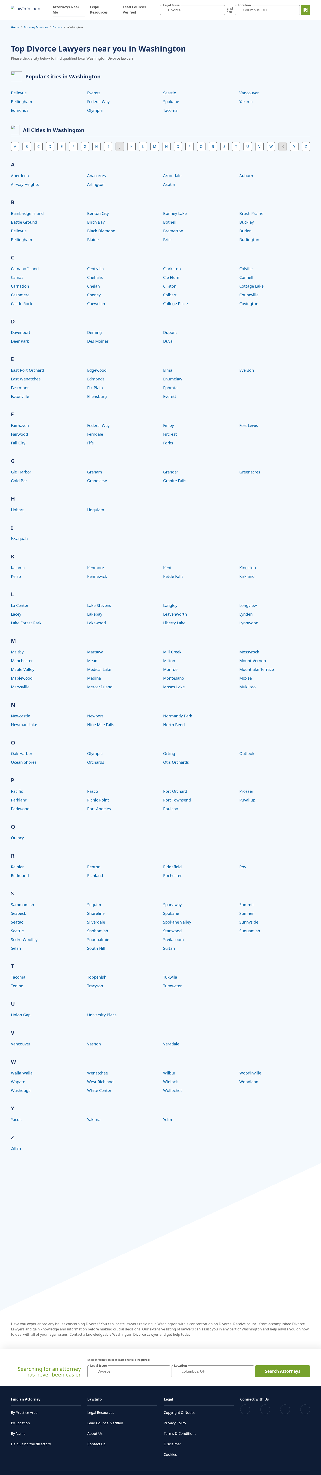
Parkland (19, 800)
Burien (245, 231)
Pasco (92, 791)
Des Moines (98, 341)
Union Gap (21, 1015)
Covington (248, 303)
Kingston (247, 567)
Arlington (96, 184)
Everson (246, 370)
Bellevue (19, 93)
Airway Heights (25, 184)
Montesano (173, 678)
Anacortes (96, 175)
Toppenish (96, 977)
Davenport (20, 332)
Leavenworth (175, 614)
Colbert (170, 295)
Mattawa (95, 652)
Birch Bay (96, 222)
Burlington (249, 239)
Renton (93, 867)
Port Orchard (175, 791)
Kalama (18, 567)
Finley (168, 425)
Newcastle (20, 716)
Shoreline (96, 913)
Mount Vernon (252, 660)
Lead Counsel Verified (134, 10)
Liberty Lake (174, 623)
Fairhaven (20, 425)
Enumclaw (172, 379)
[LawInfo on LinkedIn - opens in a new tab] (305, 1409)
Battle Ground (24, 222)
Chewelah (96, 303)
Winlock (170, 1081)
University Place (102, 1015)
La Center (19, 605)
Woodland (248, 1081)
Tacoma (170, 110)
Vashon (94, 1044)
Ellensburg (97, 396)
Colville (246, 268)
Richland (95, 875)
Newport (95, 716)
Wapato (18, 1081)
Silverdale (96, 922)
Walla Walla (22, 1073)
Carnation (20, 286)
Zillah (16, 1148)
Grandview (97, 480)
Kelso (16, 576)
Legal (168, 1399)
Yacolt (16, 1119)
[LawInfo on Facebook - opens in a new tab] (245, 1409)
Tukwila (170, 977)
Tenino (17, 986)
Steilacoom (173, 939)
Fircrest (170, 434)
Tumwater (172, 986)
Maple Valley (22, 669)
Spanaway (172, 904)
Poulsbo (170, 809)
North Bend (174, 724)
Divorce (57, 27)
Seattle (169, 93)
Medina (94, 678)
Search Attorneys (282, 1371)
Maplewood (22, 678)
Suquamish (249, 931)
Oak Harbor (21, 753)
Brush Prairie (251, 213)
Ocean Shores (23, 762)
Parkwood (20, 809)
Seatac (17, 922)
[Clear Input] (220, 10)
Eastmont (20, 387)
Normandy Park (177, 716)
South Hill (96, 948)
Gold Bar (19, 480)
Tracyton (95, 986)
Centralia (95, 268)
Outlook (246, 753)
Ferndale (95, 434)
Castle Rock (21, 303)
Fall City (18, 443)
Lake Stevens (99, 605)
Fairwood (19, 434)
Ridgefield (172, 867)
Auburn (246, 175)
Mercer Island (99, 687)
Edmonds (19, 110)
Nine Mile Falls (100, 724)
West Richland (100, 1081)
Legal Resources (99, 10)
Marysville (20, 687)
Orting (169, 753)
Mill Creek (172, 652)
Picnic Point (98, 800)
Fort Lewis (248, 425)
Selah (16, 948)
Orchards (95, 762)
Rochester (172, 875)
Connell (246, 277)
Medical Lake (99, 669)
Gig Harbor (21, 472)
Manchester (22, 660)
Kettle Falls (173, 576)
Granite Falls (174, 480)
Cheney (94, 295)
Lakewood (96, 623)
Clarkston (172, 268)
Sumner (246, 913)
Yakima (246, 101)
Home (15, 27)
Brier (167, 239)
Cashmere (20, 295)
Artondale (172, 175)
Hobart (17, 510)
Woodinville (250, 1073)
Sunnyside (248, 922)
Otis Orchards (176, 762)
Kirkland (247, 576)
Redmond (20, 875)
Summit (246, 904)
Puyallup (247, 800)
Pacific (17, 791)
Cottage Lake (251, 286)
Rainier (17, 867)
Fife (90, 443)
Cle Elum (171, 277)
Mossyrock (249, 652)
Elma (167, 370)
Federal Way (98, 101)
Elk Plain (95, 387)
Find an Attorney (25, 1399)
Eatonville (20, 396)
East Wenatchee (26, 379)
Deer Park (20, 341)
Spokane (171, 101)
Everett (93, 93)
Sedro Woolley (24, 939)
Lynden (246, 614)
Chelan (93, 286)
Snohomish (97, 931)
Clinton (169, 286)
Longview (248, 605)
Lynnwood (248, 623)
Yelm (167, 1119)
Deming (94, 332)
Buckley (246, 222)
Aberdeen (20, 175)
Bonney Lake (175, 213)
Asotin (169, 184)
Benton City (98, 213)
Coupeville (249, 295)
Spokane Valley (177, 922)
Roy (242, 867)
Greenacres (249, 472)
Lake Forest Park (26, 623)
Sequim (94, 904)
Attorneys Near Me (69, 10)
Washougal (21, 1090)
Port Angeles (99, 809)
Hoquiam (95, 510)
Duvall (169, 341)
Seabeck (18, 913)
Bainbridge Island (27, 213)
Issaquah (19, 538)
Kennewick (97, 576)
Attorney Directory (36, 27)
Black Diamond (101, 231)
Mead (92, 660)
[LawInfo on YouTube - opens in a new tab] (285, 1409)
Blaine (93, 239)
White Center (99, 1090)
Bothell (169, 222)
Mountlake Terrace (256, 669)
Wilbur (169, 1073)
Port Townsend (177, 800)
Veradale (171, 1044)
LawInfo (94, 1399)
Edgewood (97, 370)
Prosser (246, 791)
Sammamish (22, 904)
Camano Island (25, 268)
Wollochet (172, 1090)
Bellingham (21, 101)
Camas (17, 277)
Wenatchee (97, 1073)
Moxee (245, 678)
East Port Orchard (27, 370)
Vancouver (249, 93)
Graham (94, 472)
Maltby (17, 652)
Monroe (170, 669)
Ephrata (170, 387)
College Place (175, 303)
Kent (167, 567)
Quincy (17, 838)
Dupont (170, 332)
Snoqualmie (98, 939)
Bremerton (173, 231)
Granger (170, 472)
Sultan (169, 948)
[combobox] (192, 10)
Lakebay (94, 614)
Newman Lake (24, 724)
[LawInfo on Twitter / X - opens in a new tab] (265, 1409)
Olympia (95, 110)
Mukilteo (247, 687)
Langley (170, 605)
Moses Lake (174, 687)
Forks (168, 443)
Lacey (16, 614)
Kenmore (95, 567)
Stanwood (172, 931)
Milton (169, 660)
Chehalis (95, 277)
